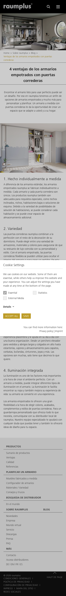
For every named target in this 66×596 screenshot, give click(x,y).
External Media (16, 298)
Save (26, 316)
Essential (12, 292)
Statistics (42, 292)
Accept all (11, 316)
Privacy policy (46, 331)
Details (7, 306)
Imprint (59, 331)
